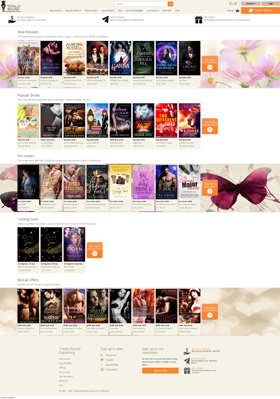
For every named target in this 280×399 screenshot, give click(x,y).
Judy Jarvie (91, 146)
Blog (120, 10)
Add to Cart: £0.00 (47, 140)
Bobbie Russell (185, 331)
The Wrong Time (117, 204)
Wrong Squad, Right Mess (166, 80)
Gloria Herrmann (117, 146)
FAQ (61, 385)
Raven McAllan (47, 331)
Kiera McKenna (139, 83)
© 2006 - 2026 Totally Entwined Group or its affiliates (84, 391)
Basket (231, 10)
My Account (64, 372)
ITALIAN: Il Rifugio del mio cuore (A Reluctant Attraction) (51, 80)
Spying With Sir (93, 143)
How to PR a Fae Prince (142, 204)
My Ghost (183, 80)
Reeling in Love (116, 143)
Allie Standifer (138, 331)
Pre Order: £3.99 (47, 201)
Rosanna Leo (46, 83)
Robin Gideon (23, 331)
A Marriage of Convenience (74, 328)
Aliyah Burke (69, 331)
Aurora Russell (70, 83)
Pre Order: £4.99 (24, 201)
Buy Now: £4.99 (23, 77)
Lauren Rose (138, 207)
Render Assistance (71, 204)
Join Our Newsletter (134, 10)
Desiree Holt (138, 146)
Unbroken (114, 328)
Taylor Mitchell (185, 207)
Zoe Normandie (24, 83)
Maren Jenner (115, 207)
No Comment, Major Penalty (189, 204)
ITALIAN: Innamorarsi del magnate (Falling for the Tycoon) (74, 80)
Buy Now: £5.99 (139, 77)
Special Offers (108, 10)
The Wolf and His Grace (165, 204)
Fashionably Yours (48, 204)
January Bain (92, 83)
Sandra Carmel (70, 207)
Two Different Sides (164, 143)
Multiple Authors (70, 146)
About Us (63, 380)
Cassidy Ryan (69, 270)
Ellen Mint (114, 83)
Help (177, 10)
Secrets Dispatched (49, 328)
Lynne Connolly (116, 331)
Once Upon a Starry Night (189, 328)
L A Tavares (161, 146)
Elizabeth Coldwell (186, 146)
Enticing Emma (139, 328)
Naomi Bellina (46, 146)
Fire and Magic (47, 143)
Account (250, 3)
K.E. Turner (160, 207)
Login (270, 3)
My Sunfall (22, 204)
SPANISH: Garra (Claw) (119, 80)
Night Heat (137, 143)
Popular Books (262, 10)
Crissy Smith (92, 331)
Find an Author (91, 10)
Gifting (62, 367)
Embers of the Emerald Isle (143, 80)
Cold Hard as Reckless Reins (28, 80)
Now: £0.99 (24, 325)
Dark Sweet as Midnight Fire (97, 204)
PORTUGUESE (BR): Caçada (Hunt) (97, 80)
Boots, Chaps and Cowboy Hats (74, 143)
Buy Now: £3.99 (70, 77)
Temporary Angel (186, 143)
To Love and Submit (164, 328)
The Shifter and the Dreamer (97, 328)
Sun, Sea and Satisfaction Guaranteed (28, 143)
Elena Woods (184, 83)
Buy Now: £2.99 (23, 140)
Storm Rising (69, 267)
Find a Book (64, 358)
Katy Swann (160, 331)
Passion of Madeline (26, 328)
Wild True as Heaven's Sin (28, 267)
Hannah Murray (24, 146)
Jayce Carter (161, 83)
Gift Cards (167, 10)
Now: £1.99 (116, 140)
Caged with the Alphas (50, 267)
